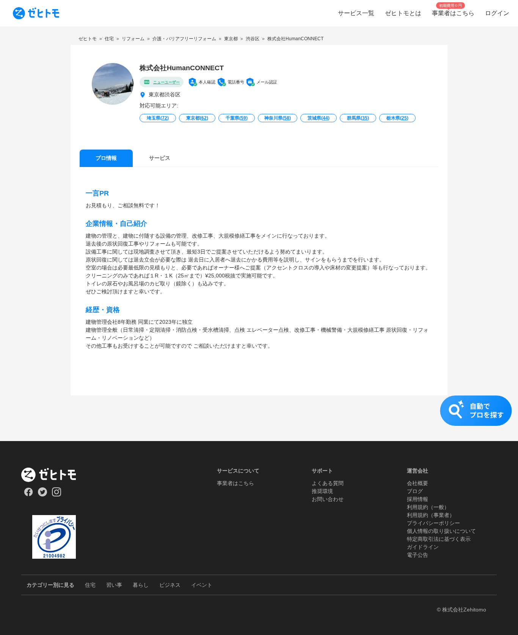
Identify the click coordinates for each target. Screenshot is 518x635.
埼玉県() (158, 118)
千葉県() (237, 118)
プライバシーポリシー (433, 523)
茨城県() (319, 118)
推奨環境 (322, 491)
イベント (201, 585)
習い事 (114, 585)
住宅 (90, 585)
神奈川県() (277, 118)
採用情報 (417, 499)
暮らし (141, 585)
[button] (259, 418)
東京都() (197, 118)
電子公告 (417, 555)
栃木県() (397, 118)
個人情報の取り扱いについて (441, 531)
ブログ (415, 491)
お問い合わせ (328, 499)
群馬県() (358, 118)
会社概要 (417, 483)
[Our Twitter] (42, 495)
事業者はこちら (235, 483)
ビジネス (170, 585)
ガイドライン (423, 547)
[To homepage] (36, 13)
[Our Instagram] (57, 495)
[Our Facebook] (28, 495)
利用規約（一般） (428, 507)
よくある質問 (328, 483)
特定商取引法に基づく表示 (439, 539)
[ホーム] (54, 475)
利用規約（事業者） (431, 515)
